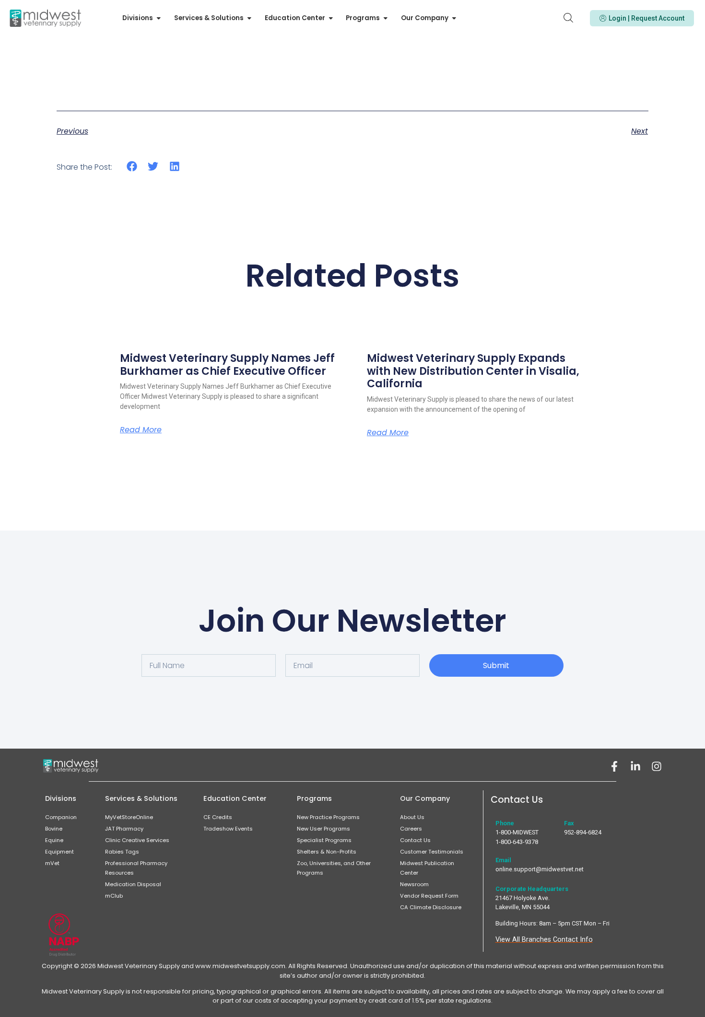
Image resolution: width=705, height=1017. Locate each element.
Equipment (59, 851)
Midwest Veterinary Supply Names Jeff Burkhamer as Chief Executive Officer (227, 364)
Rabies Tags (122, 851)
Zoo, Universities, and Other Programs (334, 868)
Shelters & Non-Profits (326, 851)
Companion (61, 817)
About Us (412, 817)
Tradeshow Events (228, 828)
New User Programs (323, 828)
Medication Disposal (133, 884)
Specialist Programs (324, 840)
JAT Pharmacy (124, 828)
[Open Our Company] (454, 18)
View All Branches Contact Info (544, 940)
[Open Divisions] (158, 18)
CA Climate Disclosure (430, 907)
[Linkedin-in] (635, 766)
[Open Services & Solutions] (249, 18)
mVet (52, 863)
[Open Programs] (385, 18)
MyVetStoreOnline (129, 817)
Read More (141, 430)
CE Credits (217, 817)
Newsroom (414, 884)
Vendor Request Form (429, 896)
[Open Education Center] (331, 18)
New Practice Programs (328, 817)
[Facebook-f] (614, 766)
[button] (132, 166)
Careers (411, 828)
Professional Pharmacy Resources (136, 868)
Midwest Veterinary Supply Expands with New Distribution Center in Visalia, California (473, 371)
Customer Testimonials (431, 851)
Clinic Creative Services (137, 840)
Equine (54, 840)
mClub (114, 896)
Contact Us (415, 840)
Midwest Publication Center (427, 868)
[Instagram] (656, 766)
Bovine (53, 828)
